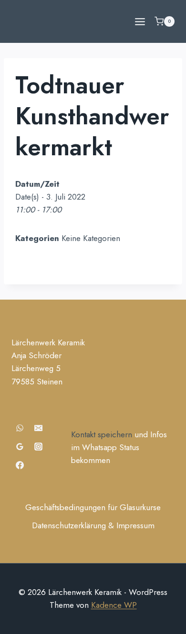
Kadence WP (114, 605)
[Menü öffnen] (140, 21)
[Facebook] (19, 465)
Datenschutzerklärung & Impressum (93, 525)
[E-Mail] (38, 428)
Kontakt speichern (101, 434)
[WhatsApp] (19, 428)
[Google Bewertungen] (19, 447)
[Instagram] (38, 447)
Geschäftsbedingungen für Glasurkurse (93, 507)
